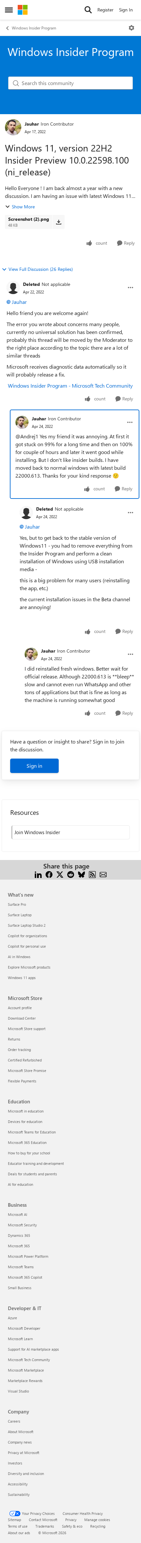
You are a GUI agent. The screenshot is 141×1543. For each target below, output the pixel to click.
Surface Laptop (19, 914)
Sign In (126, 10)
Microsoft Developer (24, 1328)
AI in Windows (19, 956)
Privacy (70, 1519)
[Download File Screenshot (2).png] (58, 222)
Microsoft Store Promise (27, 1070)
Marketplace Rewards (25, 1380)
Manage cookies (97, 1519)
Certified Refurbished (25, 1060)
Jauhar (32, 124)
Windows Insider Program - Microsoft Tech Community (70, 385)
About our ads (19, 1532)
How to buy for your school (29, 1152)
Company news (20, 1442)
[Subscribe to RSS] (92, 873)
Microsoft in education (26, 1111)
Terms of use (18, 1526)
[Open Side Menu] (9, 10)
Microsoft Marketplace (26, 1370)
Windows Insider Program (34, 27)
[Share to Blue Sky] (81, 873)
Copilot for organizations (27, 935)
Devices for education (25, 1121)
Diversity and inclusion (26, 1473)
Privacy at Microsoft (23, 1452)
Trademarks (44, 1526)
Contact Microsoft (43, 1519)
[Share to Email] (103, 873)
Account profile (20, 1007)
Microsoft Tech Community (29, 1359)
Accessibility (18, 1484)
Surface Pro (17, 904)
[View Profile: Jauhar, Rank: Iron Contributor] (13, 127)
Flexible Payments (22, 1080)
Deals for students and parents (32, 1173)
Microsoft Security (22, 1224)
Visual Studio (18, 1391)
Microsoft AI (17, 1214)
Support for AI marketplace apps (33, 1349)
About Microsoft (20, 1431)
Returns (14, 1039)
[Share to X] (59, 873)
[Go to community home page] (23, 10)
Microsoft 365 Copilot (25, 1277)
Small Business (19, 1287)
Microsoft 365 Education (27, 1142)
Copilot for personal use (27, 946)
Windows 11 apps (22, 977)
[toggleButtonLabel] (131, 27)
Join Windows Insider (37, 832)
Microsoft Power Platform (28, 1256)
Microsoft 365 (19, 1245)
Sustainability (19, 1494)
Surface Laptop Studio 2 (27, 925)
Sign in (34, 765)
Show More (23, 206)
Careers (14, 1421)
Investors (15, 1463)
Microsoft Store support (27, 1028)
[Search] (88, 10)
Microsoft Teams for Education (32, 1132)
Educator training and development (36, 1163)
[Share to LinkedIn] (38, 873)
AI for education (20, 1184)
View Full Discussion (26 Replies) (41, 269)
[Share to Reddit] (70, 873)
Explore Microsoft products (29, 967)
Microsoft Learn (20, 1338)
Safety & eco (72, 1526)
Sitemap (14, 1519)
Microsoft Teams (21, 1266)
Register (105, 10)
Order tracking (19, 1049)
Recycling (97, 1526)
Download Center (22, 1018)
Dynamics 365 (19, 1235)
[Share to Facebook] (49, 873)
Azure (12, 1317)
